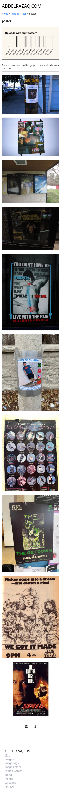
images (15, 13)
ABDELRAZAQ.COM (21, 6)
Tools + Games (13, 771)
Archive (9, 786)
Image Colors (13, 767)
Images (9, 759)
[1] (26, 726)
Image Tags (12, 763)
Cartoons (10, 782)
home (5, 13)
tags (24, 13)
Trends (9, 779)
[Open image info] (30, 94)
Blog (7, 755)
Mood (8, 775)
